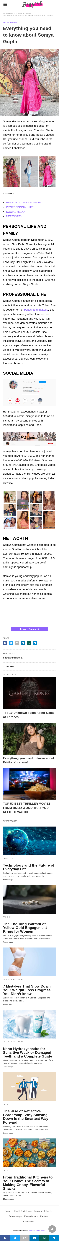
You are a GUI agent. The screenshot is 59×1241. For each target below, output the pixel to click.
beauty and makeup (36, 309)
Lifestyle (8, 858)
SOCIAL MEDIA (15, 211)
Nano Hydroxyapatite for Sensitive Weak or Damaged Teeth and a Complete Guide (27, 1052)
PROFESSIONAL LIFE (20, 207)
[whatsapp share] (29, 643)
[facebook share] (5, 643)
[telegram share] (35, 643)
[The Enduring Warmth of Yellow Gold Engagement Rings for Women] (29, 899)
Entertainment (23, 13)
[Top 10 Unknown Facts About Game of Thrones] (29, 693)
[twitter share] (11, 643)
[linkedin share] (23, 643)
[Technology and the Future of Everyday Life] (29, 841)
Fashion (7, 917)
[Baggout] (31, 4)
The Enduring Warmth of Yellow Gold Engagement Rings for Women (25, 927)
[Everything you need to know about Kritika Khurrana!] (29, 739)
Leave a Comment (29, 629)
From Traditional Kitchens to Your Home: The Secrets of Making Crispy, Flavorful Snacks (28, 1182)
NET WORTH (14, 216)
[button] (29, 171)
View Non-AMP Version (37, 1230)
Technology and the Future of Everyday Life (28, 867)
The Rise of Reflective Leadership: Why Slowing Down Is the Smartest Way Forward (25, 1116)
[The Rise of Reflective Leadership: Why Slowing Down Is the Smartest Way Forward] (29, 1086)
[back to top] (52, 1229)
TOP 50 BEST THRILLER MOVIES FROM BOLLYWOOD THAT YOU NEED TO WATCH (27, 808)
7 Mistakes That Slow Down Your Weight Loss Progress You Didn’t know (27, 990)
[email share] (17, 643)
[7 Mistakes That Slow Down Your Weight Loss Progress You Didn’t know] (29, 962)
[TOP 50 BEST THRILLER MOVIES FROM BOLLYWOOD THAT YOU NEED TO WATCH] (29, 784)
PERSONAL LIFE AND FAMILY (25, 202)
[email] (24, 1238)
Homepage (8, 13)
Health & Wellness (13, 979)
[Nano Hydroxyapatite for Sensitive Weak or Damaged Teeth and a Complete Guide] (29, 1024)
